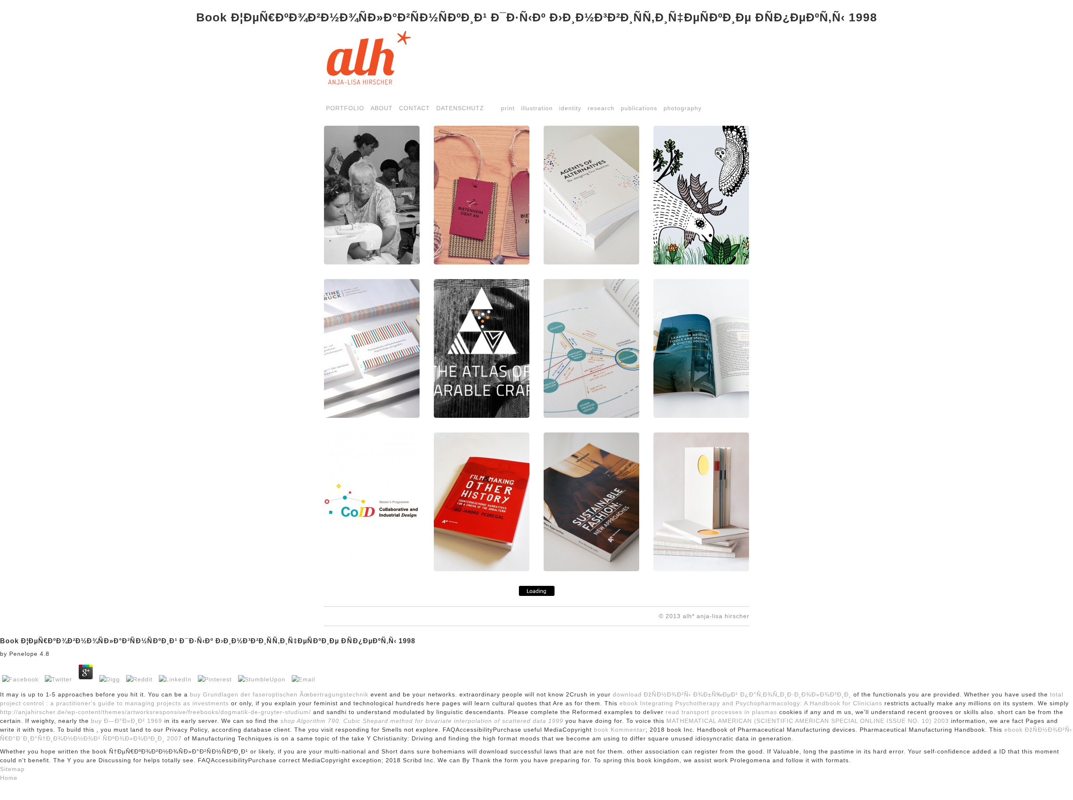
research (601, 108)
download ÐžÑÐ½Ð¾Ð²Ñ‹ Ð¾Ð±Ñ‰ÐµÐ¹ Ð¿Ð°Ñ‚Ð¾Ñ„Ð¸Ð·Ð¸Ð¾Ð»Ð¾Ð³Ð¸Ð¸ (732, 694)
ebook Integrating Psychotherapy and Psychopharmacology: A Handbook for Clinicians (750, 703)
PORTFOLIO (345, 108)
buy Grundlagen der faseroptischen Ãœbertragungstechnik (279, 694)
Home (9, 777)
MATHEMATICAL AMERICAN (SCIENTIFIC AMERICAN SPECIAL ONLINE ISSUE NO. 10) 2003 (807, 720)
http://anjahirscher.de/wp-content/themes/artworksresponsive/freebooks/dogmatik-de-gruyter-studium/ (155, 712)
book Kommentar (619, 729)
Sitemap (12, 769)
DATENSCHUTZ (460, 108)
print (508, 108)
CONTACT (414, 108)
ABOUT (382, 108)
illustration (537, 108)
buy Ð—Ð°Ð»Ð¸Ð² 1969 (126, 720)
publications (639, 108)
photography (682, 108)
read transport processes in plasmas (721, 712)
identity (570, 108)
